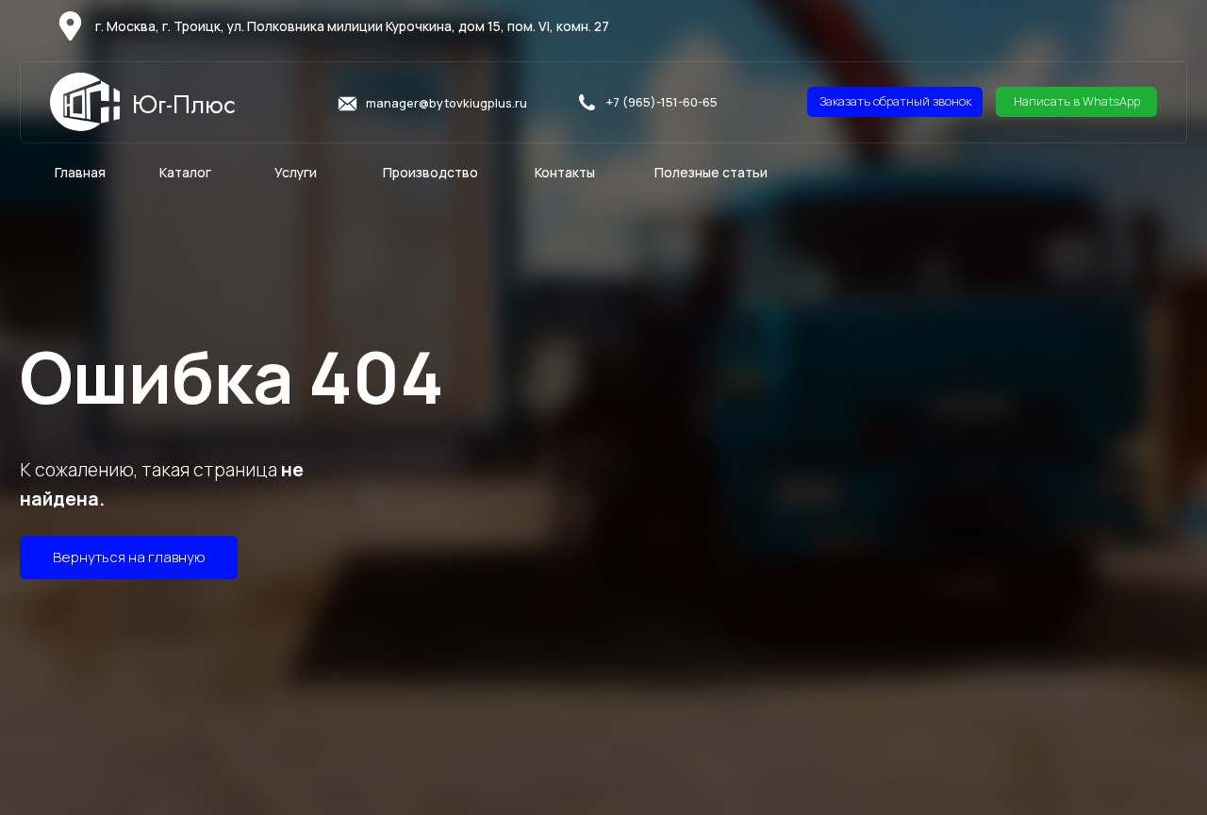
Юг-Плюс (184, 104)
